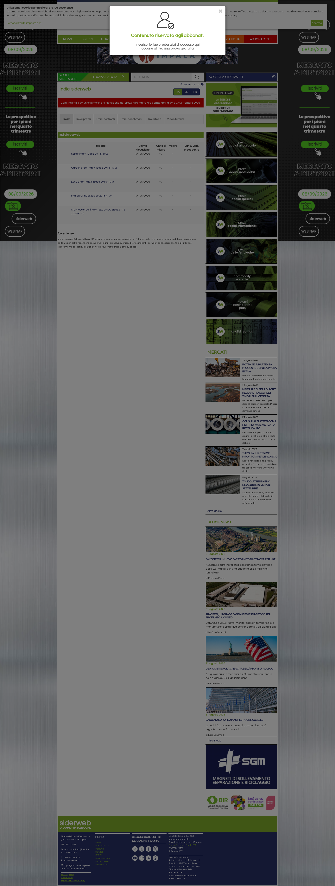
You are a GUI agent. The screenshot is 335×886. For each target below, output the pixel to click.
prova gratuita (182, 48)
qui (197, 44)
